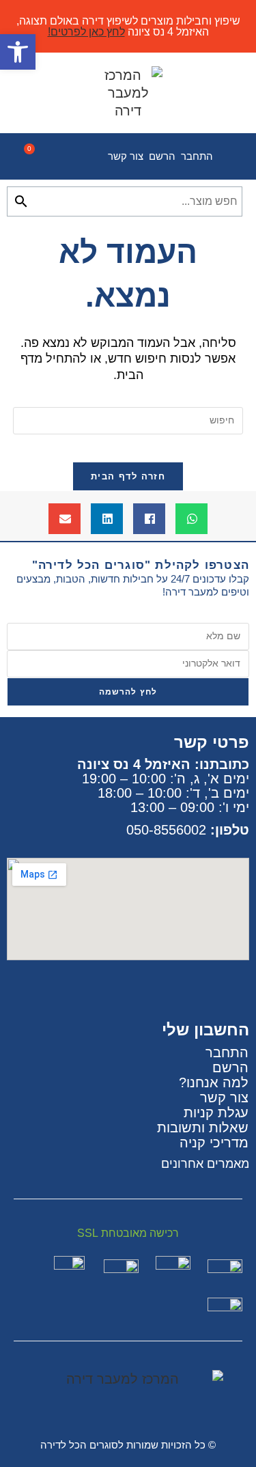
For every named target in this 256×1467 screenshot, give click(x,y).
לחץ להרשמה (128, 692)
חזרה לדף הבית (128, 476)
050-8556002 (166, 829)
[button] (191, 518)
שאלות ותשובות (202, 1127)
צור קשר (125, 156)
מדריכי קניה (214, 1142)
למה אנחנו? (213, 1082)
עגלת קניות (216, 1112)
